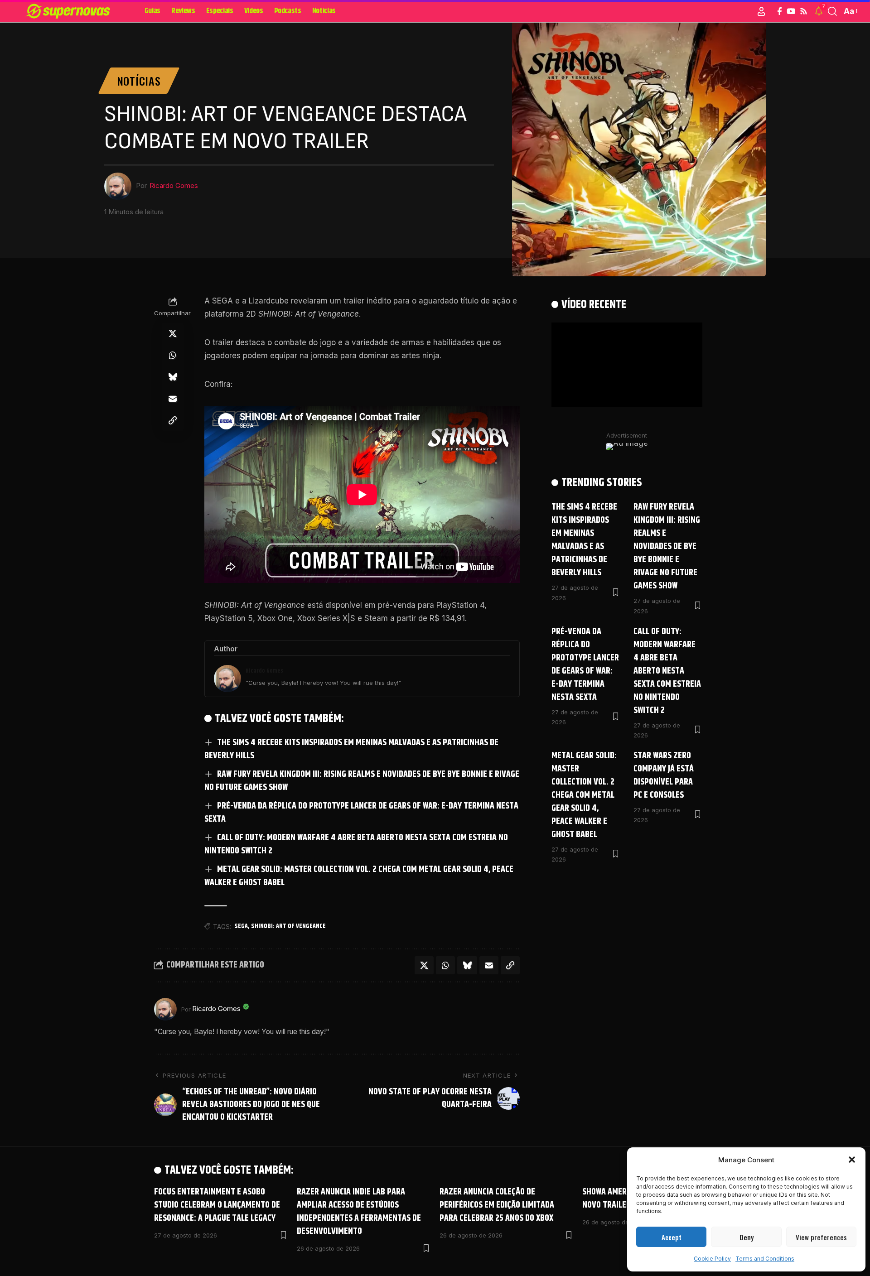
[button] (851, 1159)
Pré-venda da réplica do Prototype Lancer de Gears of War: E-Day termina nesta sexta (361, 812)
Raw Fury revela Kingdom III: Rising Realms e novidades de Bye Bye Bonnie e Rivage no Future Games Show (361, 780)
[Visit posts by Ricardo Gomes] (165, 1009)
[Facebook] (779, 11)
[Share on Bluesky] (173, 377)
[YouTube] (791, 11)
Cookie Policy (712, 1258)
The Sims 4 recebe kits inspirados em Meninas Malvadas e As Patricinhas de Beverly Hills (351, 749)
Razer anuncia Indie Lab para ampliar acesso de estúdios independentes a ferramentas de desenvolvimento (359, 1211)
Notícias (139, 80)
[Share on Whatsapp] (173, 355)
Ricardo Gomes (174, 186)
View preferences (821, 1237)
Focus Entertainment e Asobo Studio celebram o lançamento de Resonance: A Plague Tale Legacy (217, 1205)
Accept (672, 1237)
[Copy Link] (173, 421)
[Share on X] (173, 334)
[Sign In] (761, 11)
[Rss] (804, 11)
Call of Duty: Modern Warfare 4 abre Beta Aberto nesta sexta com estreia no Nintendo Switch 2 (356, 844)
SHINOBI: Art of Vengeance (288, 926)
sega (241, 926)
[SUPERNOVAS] (69, 11)
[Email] (173, 399)
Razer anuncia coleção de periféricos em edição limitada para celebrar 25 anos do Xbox (497, 1205)
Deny (747, 1237)
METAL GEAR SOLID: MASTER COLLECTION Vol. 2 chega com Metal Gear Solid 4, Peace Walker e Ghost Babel (358, 876)
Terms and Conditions (764, 1258)
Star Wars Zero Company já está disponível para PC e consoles (663, 775)
